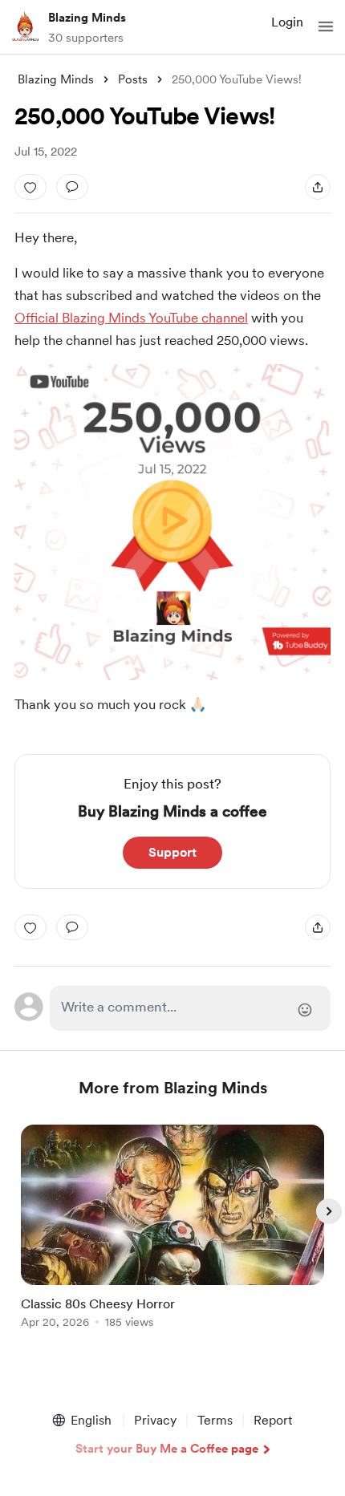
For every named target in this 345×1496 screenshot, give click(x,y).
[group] (172, 1236)
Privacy (155, 1420)
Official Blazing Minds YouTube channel (131, 318)
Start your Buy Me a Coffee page (166, 1448)
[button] (325, 26)
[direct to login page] (190, 1008)
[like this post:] (30, 187)
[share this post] (318, 187)
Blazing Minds (87, 17)
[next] (329, 1211)
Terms (215, 1420)
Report (273, 1420)
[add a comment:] (72, 187)
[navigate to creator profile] (26, 26)
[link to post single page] (172, 1229)
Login (287, 22)
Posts (133, 79)
